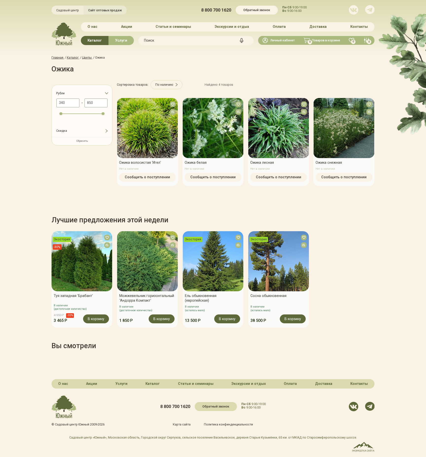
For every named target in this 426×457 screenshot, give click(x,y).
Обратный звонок (256, 10)
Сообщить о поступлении (147, 177)
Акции (126, 27)
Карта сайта (182, 424)
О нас (92, 27)
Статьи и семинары (173, 27)
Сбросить (82, 141)
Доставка (318, 27)
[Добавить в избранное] (173, 104)
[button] (51, 279)
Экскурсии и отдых (232, 27)
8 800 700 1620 (216, 10)
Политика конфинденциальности (228, 424)
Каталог (95, 40)
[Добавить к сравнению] (173, 112)
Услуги (121, 40)
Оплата (279, 27)
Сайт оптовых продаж (105, 10)
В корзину (96, 319)
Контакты (359, 27)
